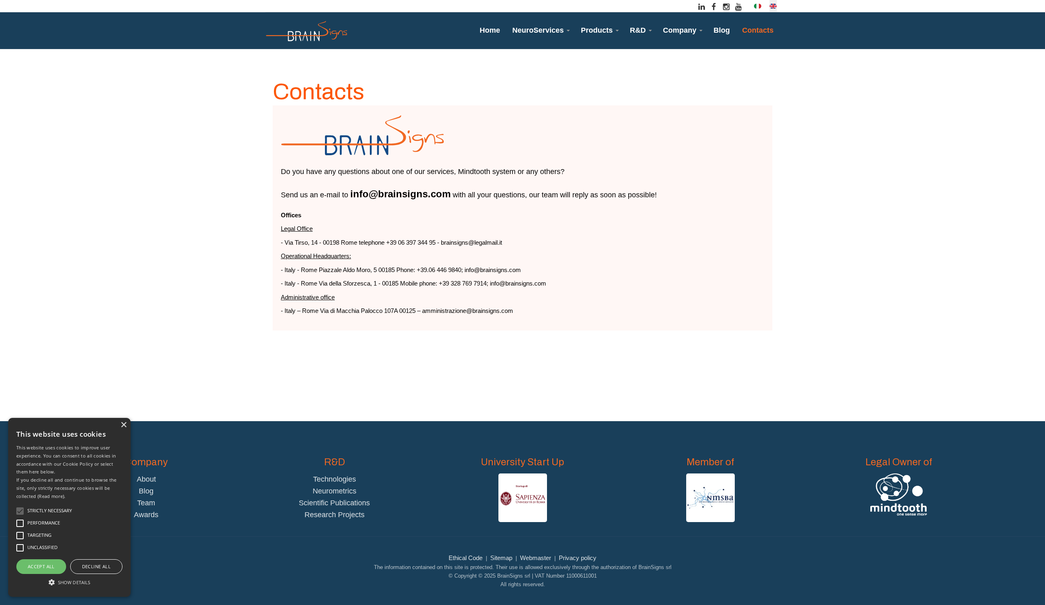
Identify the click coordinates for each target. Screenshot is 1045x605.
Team (146, 503)
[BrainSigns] (306, 30)
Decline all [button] (96, 566)
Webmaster (535, 557)
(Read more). (52, 496)
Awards (146, 515)
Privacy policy (577, 557)
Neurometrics (334, 491)
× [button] (123, 425)
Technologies (334, 479)
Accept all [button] (41, 566)
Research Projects (335, 515)
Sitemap (501, 557)
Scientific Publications (334, 503)
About (146, 479)
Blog (146, 491)
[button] (540, 30)
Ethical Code (465, 557)
